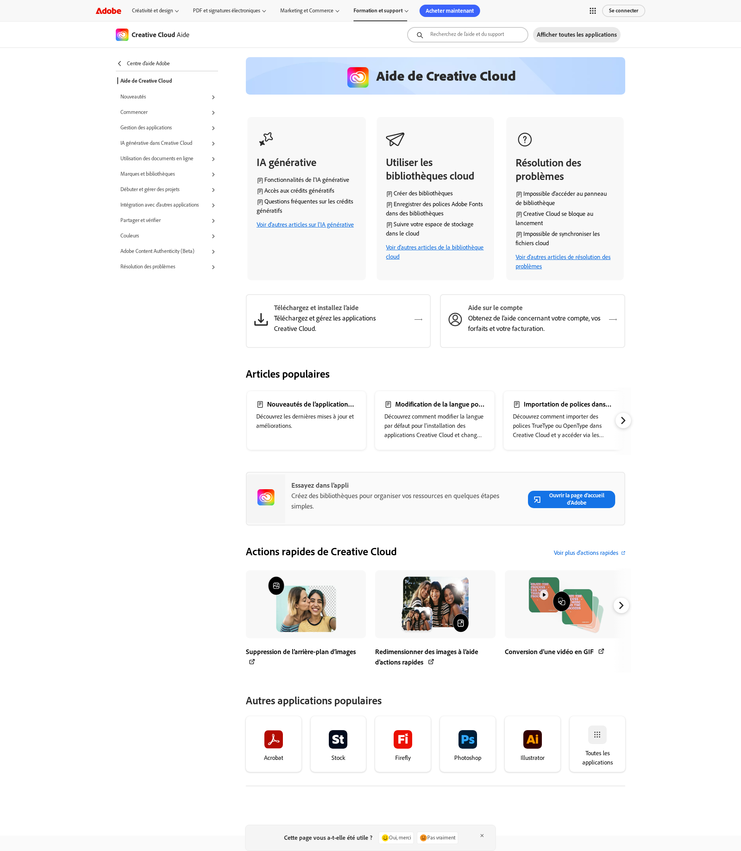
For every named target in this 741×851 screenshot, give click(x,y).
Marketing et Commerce (306, 10)
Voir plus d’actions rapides (586, 552)
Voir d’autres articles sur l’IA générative (305, 224)
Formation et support (378, 10)
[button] (593, 11)
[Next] (623, 420)
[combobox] (467, 34)
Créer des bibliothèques (423, 193)
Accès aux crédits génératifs (299, 190)
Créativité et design (152, 10)
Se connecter (623, 10)
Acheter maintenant (450, 10)
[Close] (482, 835)
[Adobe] (108, 10)
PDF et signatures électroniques (226, 10)
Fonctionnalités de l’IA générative (306, 179)
